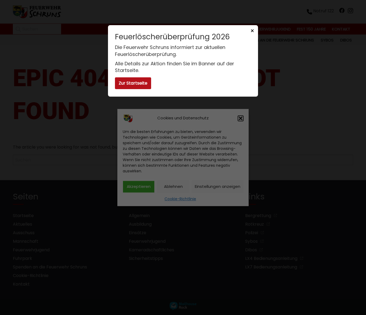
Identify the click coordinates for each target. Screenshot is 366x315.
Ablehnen (173, 186)
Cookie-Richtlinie (180, 199)
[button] (240, 118)
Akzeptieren (139, 186)
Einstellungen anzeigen (217, 186)
